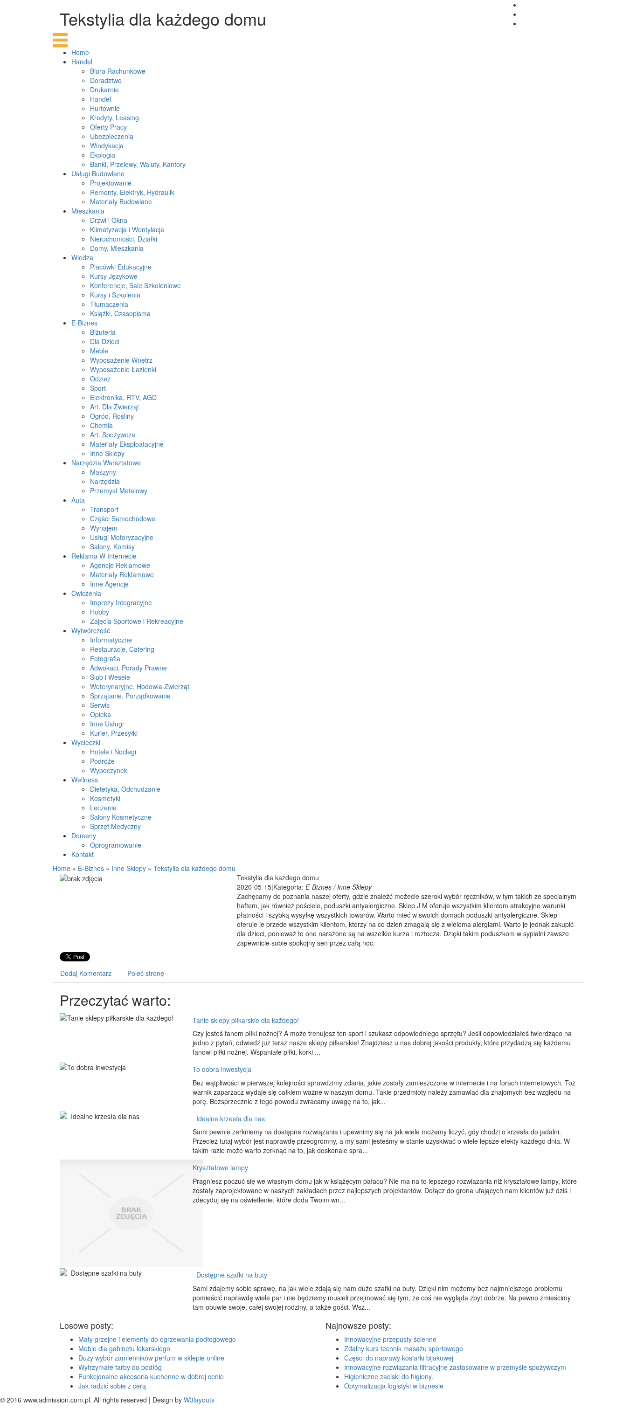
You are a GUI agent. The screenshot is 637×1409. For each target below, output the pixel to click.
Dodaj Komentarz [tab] (85, 973)
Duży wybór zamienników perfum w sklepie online (151, 1357)
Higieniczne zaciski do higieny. (388, 1376)
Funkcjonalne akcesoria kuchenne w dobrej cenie (151, 1376)
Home (61, 868)
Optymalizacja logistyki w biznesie (393, 1385)
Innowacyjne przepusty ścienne (390, 1339)
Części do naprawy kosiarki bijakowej (398, 1357)
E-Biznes (91, 868)
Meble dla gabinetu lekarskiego (124, 1348)
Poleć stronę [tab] (145, 973)
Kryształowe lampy (220, 1167)
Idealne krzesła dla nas (229, 1118)
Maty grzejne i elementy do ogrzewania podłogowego (157, 1339)
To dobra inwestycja (222, 1069)
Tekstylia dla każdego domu (194, 868)
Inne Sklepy (128, 868)
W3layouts (199, 1399)
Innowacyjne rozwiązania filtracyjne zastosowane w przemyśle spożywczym (455, 1367)
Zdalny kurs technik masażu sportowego (403, 1348)
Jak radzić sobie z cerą (112, 1385)
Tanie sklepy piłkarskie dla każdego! (246, 1020)
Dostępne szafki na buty (230, 1274)
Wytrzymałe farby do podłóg (120, 1367)
